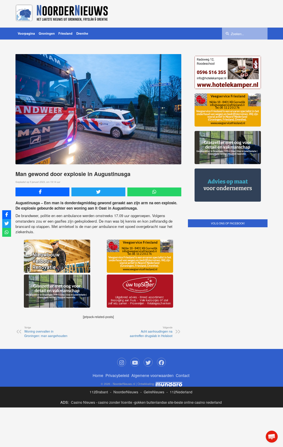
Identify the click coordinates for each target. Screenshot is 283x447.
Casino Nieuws (83, 402)
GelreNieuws (154, 391)
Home (98, 375)
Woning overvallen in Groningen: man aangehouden (45, 332)
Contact (182, 375)
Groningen (47, 33)
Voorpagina (26, 33)
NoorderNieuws (125, 391)
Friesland (65, 33)
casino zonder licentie (115, 402)
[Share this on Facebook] (42, 192)
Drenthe (82, 33)
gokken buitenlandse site (153, 402)
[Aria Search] (227, 33)
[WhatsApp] (154, 192)
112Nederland (181, 391)
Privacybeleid (117, 375)
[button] (272, 437)
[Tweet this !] (98, 192)
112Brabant (99, 391)
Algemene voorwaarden (152, 375)
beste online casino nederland (198, 402)
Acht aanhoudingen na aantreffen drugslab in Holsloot (151, 332)
